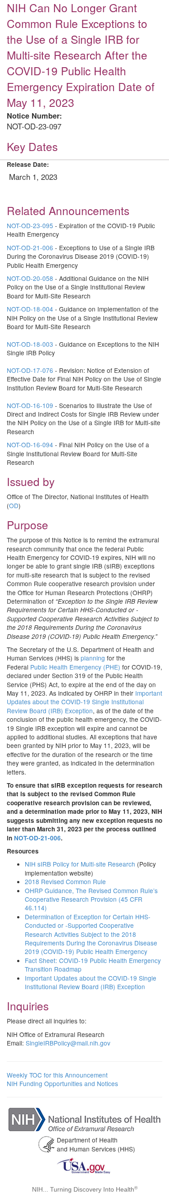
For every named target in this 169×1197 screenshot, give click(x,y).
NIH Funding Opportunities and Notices (62, 1083)
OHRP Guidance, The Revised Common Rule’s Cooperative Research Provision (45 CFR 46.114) (91, 899)
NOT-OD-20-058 (30, 278)
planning (93, 657)
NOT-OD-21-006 (30, 247)
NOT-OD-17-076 (30, 370)
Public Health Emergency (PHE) (75, 666)
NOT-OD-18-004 (30, 308)
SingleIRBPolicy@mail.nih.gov (68, 1042)
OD (13, 505)
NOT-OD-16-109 (30, 405)
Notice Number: (34, 115)
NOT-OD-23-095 (30, 225)
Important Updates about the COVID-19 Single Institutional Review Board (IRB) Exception (84, 701)
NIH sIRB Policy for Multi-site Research (81, 863)
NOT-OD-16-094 (30, 444)
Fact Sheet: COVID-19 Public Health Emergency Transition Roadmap (93, 964)
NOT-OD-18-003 (30, 344)
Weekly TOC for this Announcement (57, 1074)
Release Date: (28, 164)
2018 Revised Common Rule (65, 881)
